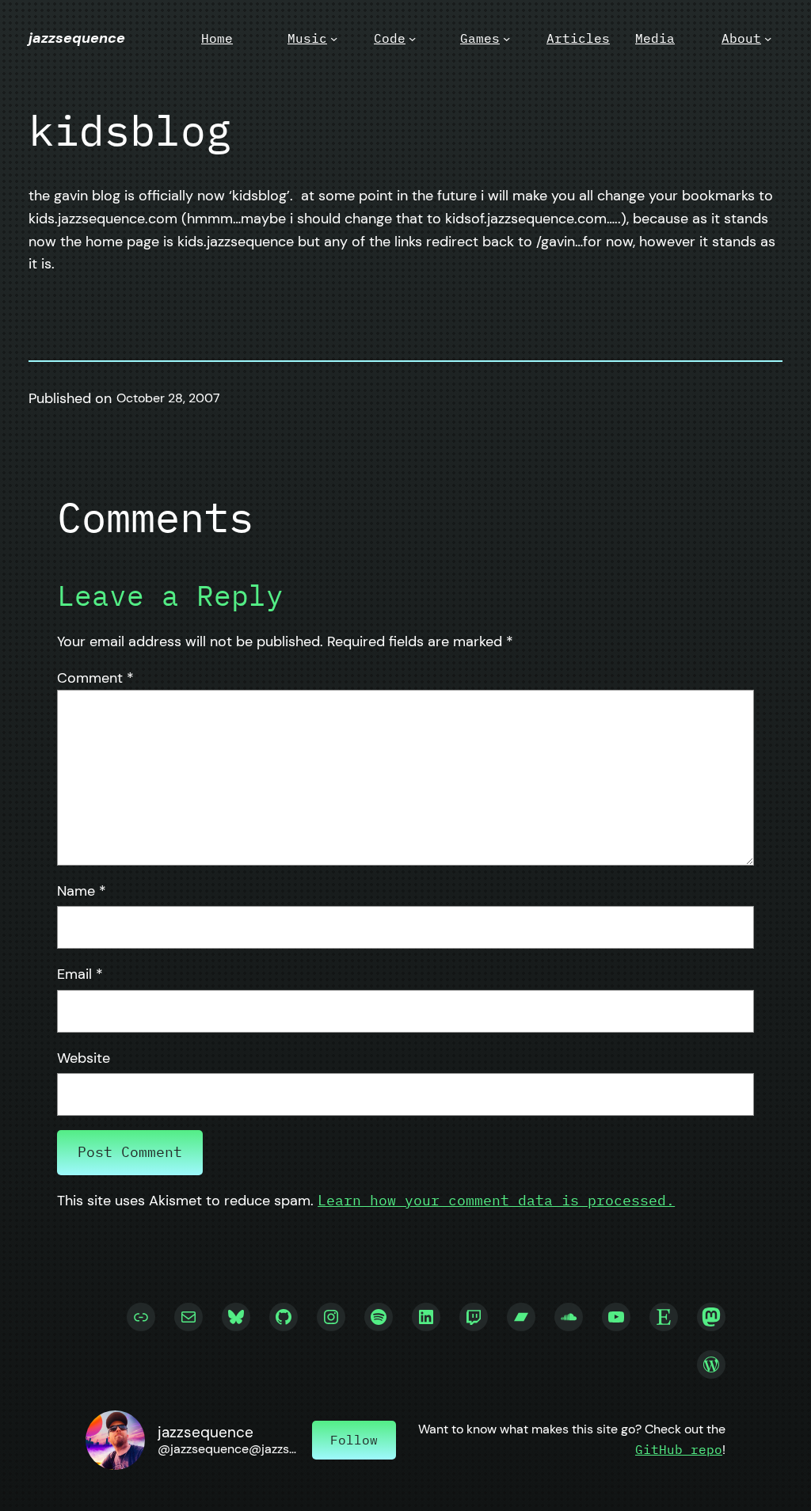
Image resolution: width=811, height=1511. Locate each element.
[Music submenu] (333, 38)
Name (81, 890)
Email (80, 974)
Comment (95, 677)
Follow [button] (354, 1440)
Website (83, 1058)
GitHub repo (678, 1449)
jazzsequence (77, 38)
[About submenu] (767, 38)
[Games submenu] (506, 38)
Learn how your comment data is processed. (496, 1200)
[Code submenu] (412, 38)
